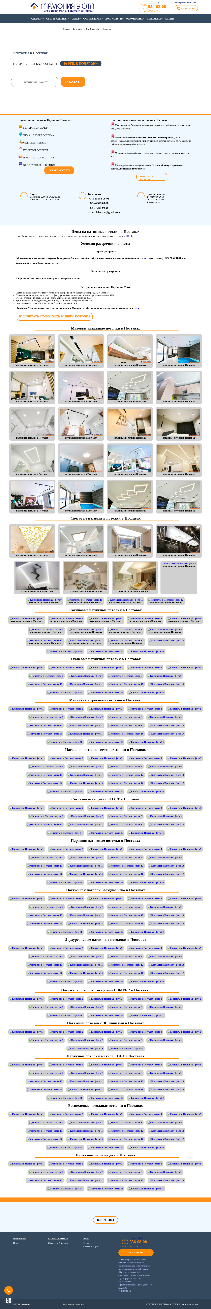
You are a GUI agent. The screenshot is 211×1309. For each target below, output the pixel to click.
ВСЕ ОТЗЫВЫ (105, 1219)
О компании (134, 19)
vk (29, 1294)
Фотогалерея (92, 19)
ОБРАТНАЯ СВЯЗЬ (59, 170)
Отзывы (17, 1243)
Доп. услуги (114, 19)
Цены (75, 19)
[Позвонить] (8, 1290)
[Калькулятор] (8, 1300)
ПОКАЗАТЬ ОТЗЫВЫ (146, 178)
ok (48, 1294)
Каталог (36, 19)
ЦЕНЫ (129, 236)
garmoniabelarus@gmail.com (104, 212)
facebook (22, 1294)
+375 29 (98, 198)
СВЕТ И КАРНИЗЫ (56, 19)
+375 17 (98, 207)
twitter (16, 1294)
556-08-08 (157, 6)
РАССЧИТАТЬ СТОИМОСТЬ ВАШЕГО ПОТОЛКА (54, 316)
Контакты (154, 19)
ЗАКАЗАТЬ (73, 82)
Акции (169, 19)
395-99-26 (148, 11)
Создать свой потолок (58, 1243)
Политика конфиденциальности (73, 1304)
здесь (146, 258)
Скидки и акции (90, 1246)
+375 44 (98, 203)
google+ (35, 1294)
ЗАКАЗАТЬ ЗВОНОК (188, 8)
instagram (54, 1294)
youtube (41, 1294)
